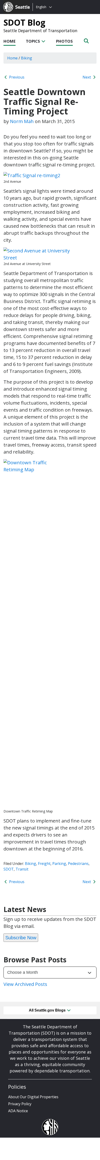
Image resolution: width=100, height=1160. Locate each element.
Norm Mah (22, 121)
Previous (16, 77)
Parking (59, 863)
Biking (30, 863)
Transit (22, 869)
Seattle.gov (13, 2)
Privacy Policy (19, 1103)
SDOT (8, 869)
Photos (64, 41)
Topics (33, 41)
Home (9, 41)
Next (87, 77)
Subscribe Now (20, 937)
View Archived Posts (25, 984)
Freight (44, 863)
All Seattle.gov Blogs (48, 1010)
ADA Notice (18, 1110)
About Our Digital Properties (33, 1096)
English (41, 7)
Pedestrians (78, 863)
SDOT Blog (24, 22)
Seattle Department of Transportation (40, 30)
